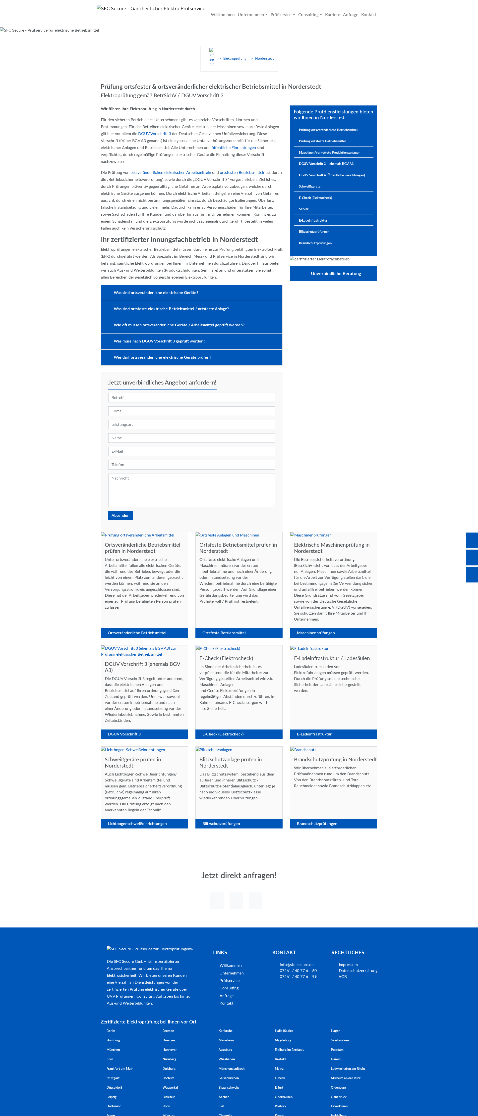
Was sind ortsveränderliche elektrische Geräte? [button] (156, 293)
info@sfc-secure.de (296, 965)
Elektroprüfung (234, 58)
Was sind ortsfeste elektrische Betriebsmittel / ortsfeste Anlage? (171, 309)
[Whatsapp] (217, 900)
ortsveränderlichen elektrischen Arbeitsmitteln (170, 173)
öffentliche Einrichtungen (234, 148)
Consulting (229, 988)
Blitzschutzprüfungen (221, 824)
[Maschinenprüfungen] (311, 535)
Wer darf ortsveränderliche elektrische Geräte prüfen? (162, 357)
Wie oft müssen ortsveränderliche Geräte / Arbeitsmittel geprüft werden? (179, 325)
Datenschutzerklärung (357, 971)
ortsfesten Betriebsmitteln (242, 173)
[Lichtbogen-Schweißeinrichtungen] (133, 750)
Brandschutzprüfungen (317, 824)
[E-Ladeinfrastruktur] (309, 648)
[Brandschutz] (303, 750)
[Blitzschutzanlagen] (214, 750)
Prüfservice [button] (278, 15)
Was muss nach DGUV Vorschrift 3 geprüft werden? (159, 341)
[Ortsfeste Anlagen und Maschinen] (227, 535)
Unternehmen (232, 973)
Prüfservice (229, 981)
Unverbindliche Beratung (336, 274)
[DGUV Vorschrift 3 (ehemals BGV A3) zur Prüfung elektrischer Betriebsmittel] (144, 651)
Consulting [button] (305, 15)
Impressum (348, 965)
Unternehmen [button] (249, 15)
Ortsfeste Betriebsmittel (224, 633)
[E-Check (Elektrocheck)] (218, 648)
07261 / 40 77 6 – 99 (298, 977)
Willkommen (222, 15)
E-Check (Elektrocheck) (222, 734)
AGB (342, 977)
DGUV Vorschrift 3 (154, 134)
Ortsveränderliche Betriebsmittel (137, 633)
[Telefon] (236, 900)
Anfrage (345, 15)
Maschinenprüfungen (316, 633)
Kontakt (362, 15)
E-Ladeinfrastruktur (314, 734)
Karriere (328, 15)
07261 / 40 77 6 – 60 (298, 971)
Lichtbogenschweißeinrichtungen (137, 824)
